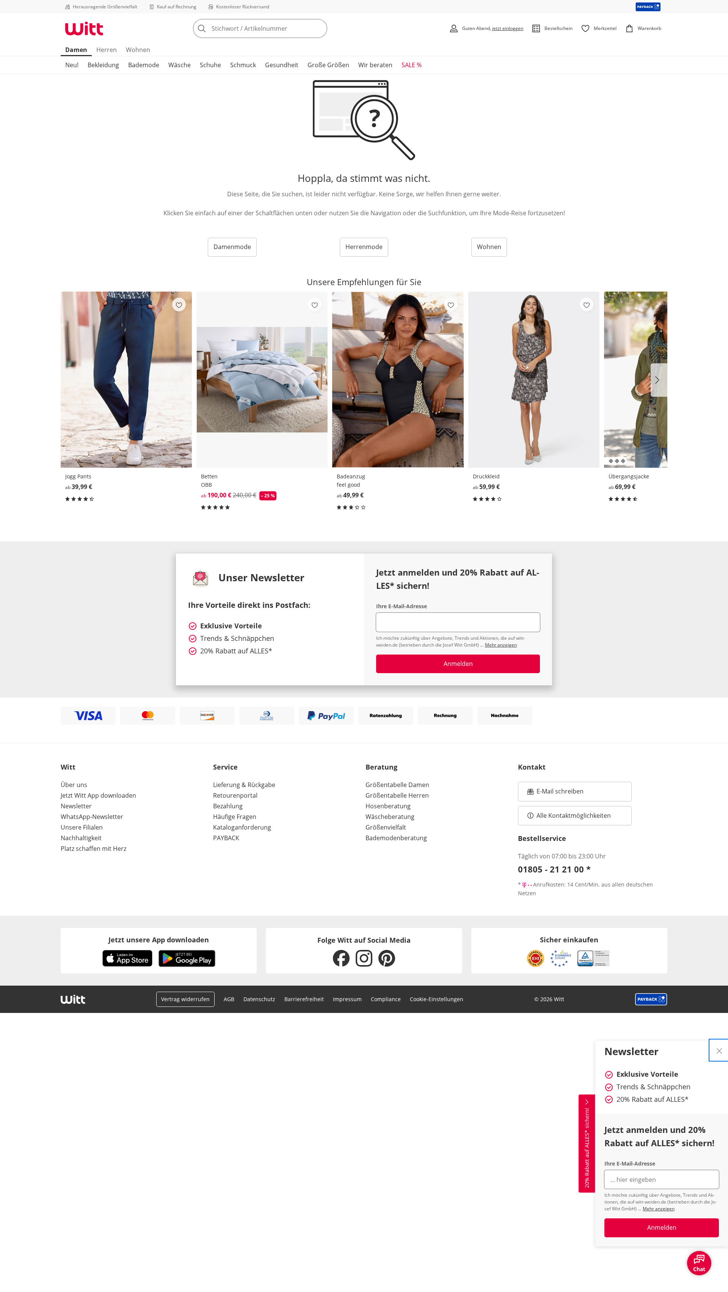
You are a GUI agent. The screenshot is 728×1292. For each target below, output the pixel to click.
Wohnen (138, 50)
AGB (229, 999)
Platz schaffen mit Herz (93, 848)
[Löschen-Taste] (319, 28)
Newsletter (76, 806)
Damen (76, 50)
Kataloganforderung (242, 827)
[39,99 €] (126, 379)
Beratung (381, 766)
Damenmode (232, 247)
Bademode (143, 65)
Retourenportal (235, 795)
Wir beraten (375, 65)
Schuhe (210, 65)
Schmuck (243, 65)
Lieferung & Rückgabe (244, 785)
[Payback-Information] (651, 999)
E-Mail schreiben (555, 793)
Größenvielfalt (386, 827)
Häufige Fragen (234, 816)
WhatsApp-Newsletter (92, 816)
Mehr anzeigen (659, 1208)
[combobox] (276, 28)
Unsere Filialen (82, 827)
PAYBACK (226, 838)
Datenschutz (259, 999)
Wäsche (179, 65)
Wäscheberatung (390, 816)
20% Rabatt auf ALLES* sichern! (586, 1148)
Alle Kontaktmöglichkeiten (574, 815)
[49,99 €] (397, 379)
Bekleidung (103, 65)
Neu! (71, 65)
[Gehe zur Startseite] (84, 28)
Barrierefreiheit (304, 999)
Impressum (347, 999)
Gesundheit (281, 65)
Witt (68, 766)
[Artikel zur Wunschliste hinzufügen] (179, 304)
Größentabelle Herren (397, 795)
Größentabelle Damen (397, 785)
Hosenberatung (388, 806)
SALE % (412, 65)
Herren (106, 50)
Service (225, 766)
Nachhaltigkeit (81, 838)
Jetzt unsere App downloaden (158, 939)
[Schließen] (719, 1050)
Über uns (74, 785)
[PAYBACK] (648, 6)
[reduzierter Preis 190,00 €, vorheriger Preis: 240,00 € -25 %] (262, 379)
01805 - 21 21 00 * (554, 869)
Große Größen (328, 65)
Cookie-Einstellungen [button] (436, 999)
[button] (659, 380)
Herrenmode (364, 247)
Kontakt (532, 766)
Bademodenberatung (396, 838)
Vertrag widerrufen (185, 999)
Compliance (386, 999)
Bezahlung (228, 806)
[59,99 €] (533, 379)
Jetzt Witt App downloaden (98, 795)
